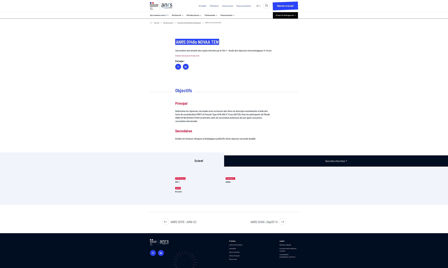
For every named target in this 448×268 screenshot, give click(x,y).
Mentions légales (285, 245)
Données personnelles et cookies (288, 250)
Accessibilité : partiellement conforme (287, 256)
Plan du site (233, 259)
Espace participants (243, 6)
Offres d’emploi (234, 256)
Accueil (156, 23)
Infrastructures (168, 23)
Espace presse (227, 6)
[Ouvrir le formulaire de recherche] (267, 5)
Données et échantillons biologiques (189, 23)
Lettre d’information (235, 245)
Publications (214, 6)
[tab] (199, 159)
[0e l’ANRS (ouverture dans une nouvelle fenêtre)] (153, 253)
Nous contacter (234, 252)
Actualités (202, 6)
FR (258, 6)
